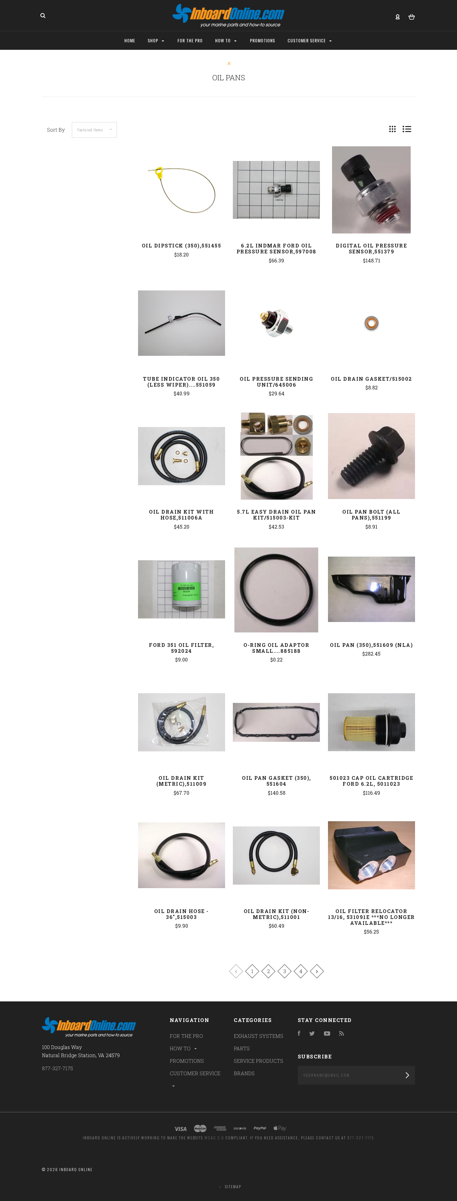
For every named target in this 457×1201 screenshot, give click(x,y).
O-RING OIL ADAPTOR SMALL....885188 (276, 648)
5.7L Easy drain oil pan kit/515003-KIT (276, 514)
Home (129, 40)
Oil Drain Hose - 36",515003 (181, 914)
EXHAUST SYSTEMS (258, 1036)
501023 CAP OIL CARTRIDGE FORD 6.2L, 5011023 (371, 781)
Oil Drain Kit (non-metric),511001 (277, 914)
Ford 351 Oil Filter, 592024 (181, 648)
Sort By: (56, 129)
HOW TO (181, 1048)
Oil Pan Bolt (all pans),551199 (371, 514)
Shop (153, 40)
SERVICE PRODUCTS (258, 1060)
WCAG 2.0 (214, 1137)
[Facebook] (299, 1033)
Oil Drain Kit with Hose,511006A (181, 514)
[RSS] (341, 1033)
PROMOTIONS (187, 1060)
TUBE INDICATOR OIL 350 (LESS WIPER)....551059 (181, 381)
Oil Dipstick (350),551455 (181, 245)
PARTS (242, 1048)
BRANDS (244, 1073)
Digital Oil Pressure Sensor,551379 (371, 248)
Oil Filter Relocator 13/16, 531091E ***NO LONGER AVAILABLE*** (371, 917)
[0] (412, 16)
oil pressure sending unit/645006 (276, 381)
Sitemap (233, 1186)
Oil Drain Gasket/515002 (371, 378)
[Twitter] (312, 1033)
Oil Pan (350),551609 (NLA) (371, 645)
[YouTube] (327, 1033)
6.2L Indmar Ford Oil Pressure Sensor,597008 (276, 248)
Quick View (181, 203)
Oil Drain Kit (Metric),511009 (181, 781)
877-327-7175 (57, 1068)
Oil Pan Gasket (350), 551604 (276, 781)
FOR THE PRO (186, 1036)
